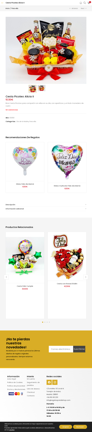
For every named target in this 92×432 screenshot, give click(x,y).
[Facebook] (49, 382)
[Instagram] (54, 382)
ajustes (11, 430)
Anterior (75, 8)
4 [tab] (49, 322)
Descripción (10, 205)
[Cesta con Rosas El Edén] (67, 256)
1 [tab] (42, 322)
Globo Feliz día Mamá (25, 184)
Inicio (8, 8)
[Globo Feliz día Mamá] (25, 161)
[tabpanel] (25, 275)
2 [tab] (44, 322)
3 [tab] (47, 322)
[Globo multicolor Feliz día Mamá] (67, 162)
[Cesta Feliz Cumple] (25, 257)
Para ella (15, 8)
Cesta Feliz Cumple (25, 286)
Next (82, 8)
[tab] (46, 205)
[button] (88, 3)
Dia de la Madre (22, 121)
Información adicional (15, 209)
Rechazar (80, 427)
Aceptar (65, 427)
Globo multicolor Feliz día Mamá (67, 186)
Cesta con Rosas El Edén (67, 283)
